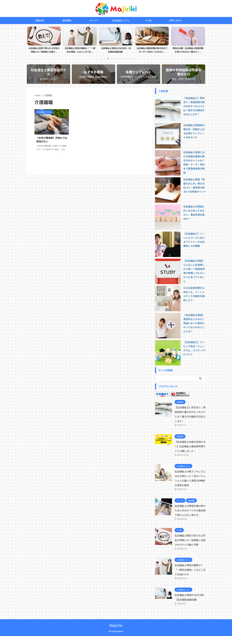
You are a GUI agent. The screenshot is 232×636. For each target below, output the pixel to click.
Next (201, 42)
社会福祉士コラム (121, 20)
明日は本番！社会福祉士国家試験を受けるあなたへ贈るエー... (188, 50)
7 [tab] (122, 58)
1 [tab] (101, 58)
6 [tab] (118, 58)
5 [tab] (115, 58)
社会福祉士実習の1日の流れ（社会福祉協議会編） (116, 50)
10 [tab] (132, 58)
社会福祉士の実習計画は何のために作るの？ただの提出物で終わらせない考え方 (190, 510)
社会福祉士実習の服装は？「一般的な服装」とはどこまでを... (80, 50)
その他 (148, 20)
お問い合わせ (175, 20)
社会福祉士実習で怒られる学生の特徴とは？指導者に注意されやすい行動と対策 (190, 540)
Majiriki (116, 625)
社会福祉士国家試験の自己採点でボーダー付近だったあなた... (152, 50)
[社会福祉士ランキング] (180, 394)
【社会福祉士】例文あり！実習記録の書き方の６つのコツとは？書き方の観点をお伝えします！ (194, 106)
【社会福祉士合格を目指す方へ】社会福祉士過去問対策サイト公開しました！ (190, 446)
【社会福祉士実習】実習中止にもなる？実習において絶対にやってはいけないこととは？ (194, 323)
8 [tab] (125, 58)
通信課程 (66, 20)
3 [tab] (108, 58)
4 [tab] (111, 58)
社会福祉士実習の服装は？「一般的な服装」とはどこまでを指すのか (190, 569)
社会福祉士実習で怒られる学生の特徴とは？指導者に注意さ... (44, 50)
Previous (30, 42)
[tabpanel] (44, 41)
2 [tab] (105, 58)
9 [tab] (128, 58)
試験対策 (39, 20)
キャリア (94, 20)
